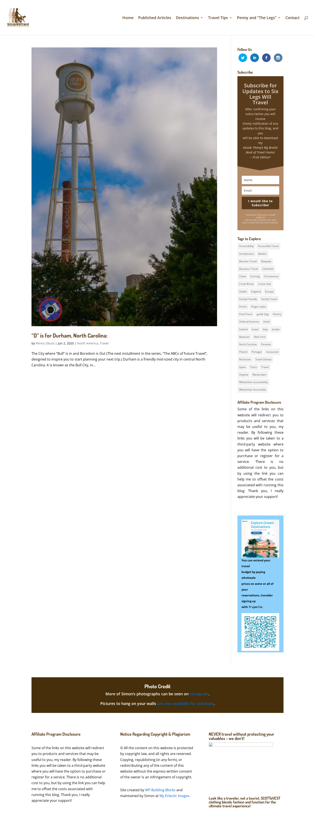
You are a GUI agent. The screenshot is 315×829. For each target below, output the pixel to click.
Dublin (243, 291)
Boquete (266, 261)
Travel (104, 343)
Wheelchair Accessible (252, 389)
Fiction (243, 306)
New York (259, 337)
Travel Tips (218, 18)
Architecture (246, 254)
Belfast (262, 254)
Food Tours (245, 314)
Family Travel (269, 299)
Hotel (266, 321)
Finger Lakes (258, 306)
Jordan (276, 329)
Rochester (245, 359)
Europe (269, 291)
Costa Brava (246, 284)
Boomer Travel (248, 261)
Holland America (249, 321)
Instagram (199, 693)
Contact (292, 18)
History (277, 314)
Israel (255, 329)
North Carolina (248, 344)
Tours (253, 367)
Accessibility (246, 246)
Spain (242, 367)
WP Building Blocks (160, 790)
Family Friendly (248, 299)
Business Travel (248, 269)
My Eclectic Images (174, 795)
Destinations (187, 18)
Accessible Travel (268, 246)
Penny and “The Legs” (256, 18)
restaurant (272, 352)
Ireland (243, 329)
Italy (265, 329)
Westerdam (259, 374)
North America (87, 343)
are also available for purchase (185, 703)
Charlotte (267, 269)
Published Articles (154, 18)
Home (128, 18)
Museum (244, 337)
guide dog (262, 314)
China (242, 276)
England (256, 291)
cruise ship (264, 284)
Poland (243, 352)
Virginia (243, 374)
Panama (266, 344)
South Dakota (263, 359)
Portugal (257, 352)
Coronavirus (271, 276)
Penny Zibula (45, 343)
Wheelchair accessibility (253, 382)
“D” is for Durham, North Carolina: (70, 335)
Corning (255, 276)
